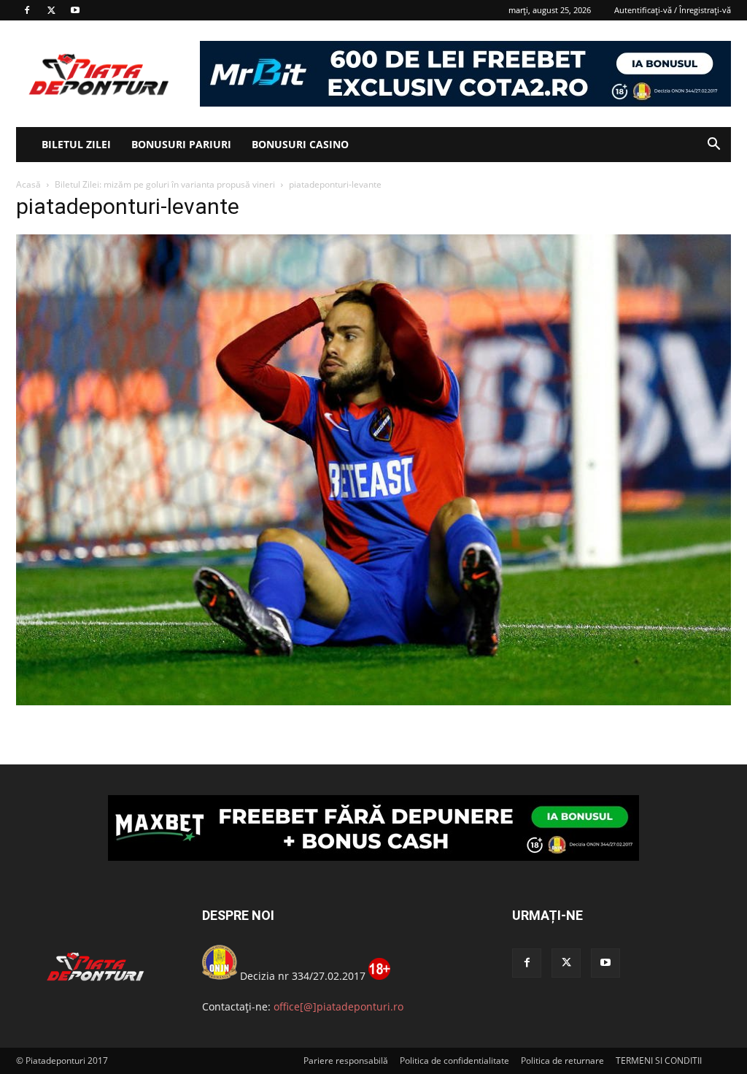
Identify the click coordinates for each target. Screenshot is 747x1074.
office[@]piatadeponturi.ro (338, 1006)
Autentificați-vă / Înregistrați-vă (672, 9)
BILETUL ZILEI (76, 144)
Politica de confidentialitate (454, 1060)
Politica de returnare (562, 1060)
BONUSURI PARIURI (181, 144)
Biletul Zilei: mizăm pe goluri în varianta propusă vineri (165, 184)
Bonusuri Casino (300, 144)
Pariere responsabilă (345, 1060)
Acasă (28, 184)
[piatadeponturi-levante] (373, 701)
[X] (51, 10)
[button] (713, 146)
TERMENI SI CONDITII (659, 1060)
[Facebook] (27, 10)
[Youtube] (75, 10)
